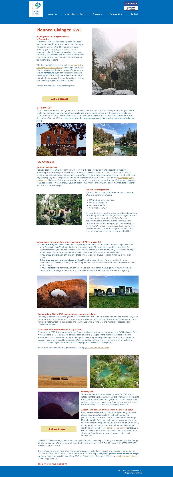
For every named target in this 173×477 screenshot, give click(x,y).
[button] (53, 14)
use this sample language (97, 347)
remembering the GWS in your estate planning (59, 66)
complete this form (115, 428)
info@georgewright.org (126, 456)
